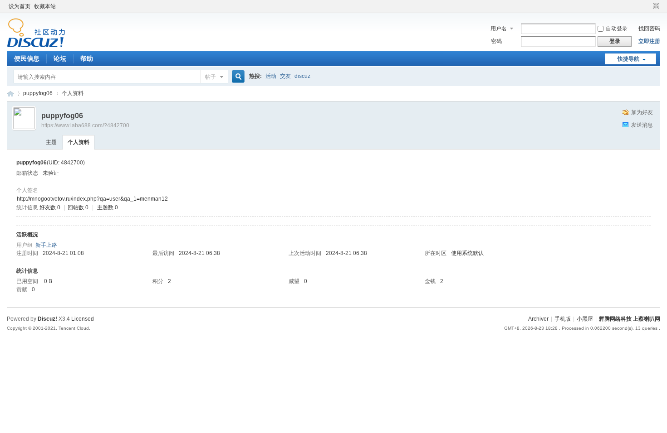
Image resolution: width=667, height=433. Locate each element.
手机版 (562, 319)
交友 (285, 76)
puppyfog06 (38, 93)
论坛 (60, 58)
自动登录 (617, 28)
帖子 (210, 77)
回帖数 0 (78, 207)
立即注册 (649, 41)
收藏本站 (45, 6)
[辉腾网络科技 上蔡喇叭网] (36, 46)
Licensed (82, 319)
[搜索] (236, 77)
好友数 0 (49, 207)
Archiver (538, 319)
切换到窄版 (655, 6)
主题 (51, 142)
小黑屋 (585, 319)
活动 (270, 76)
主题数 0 (107, 207)
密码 (496, 41)
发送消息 (642, 125)
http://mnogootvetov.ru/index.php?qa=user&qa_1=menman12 (92, 199)
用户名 (498, 28)
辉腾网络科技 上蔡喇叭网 (10, 93)
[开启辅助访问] (647, 6)
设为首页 (19, 6)
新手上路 (46, 245)
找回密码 (649, 28)
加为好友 (642, 112)
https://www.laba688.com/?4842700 (85, 125)
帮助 (86, 58)
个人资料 (78, 142)
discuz (302, 76)
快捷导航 (628, 59)
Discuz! (47, 319)
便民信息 (26, 58)
